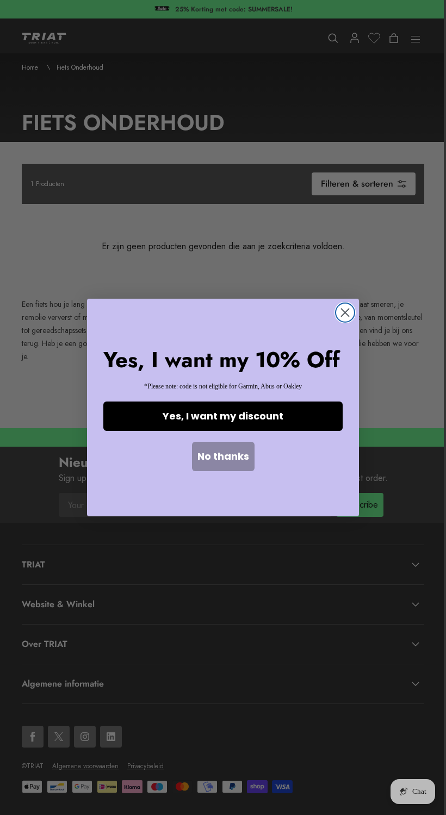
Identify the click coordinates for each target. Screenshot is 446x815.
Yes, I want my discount (223, 416)
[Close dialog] (345, 312)
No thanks (223, 456)
